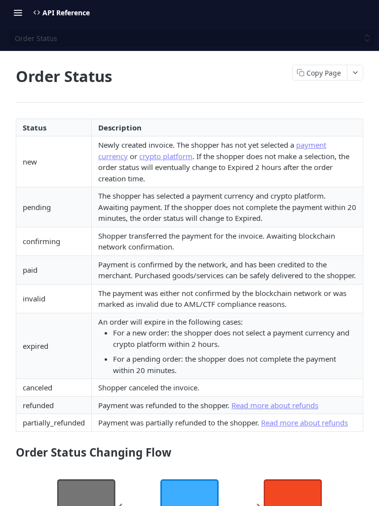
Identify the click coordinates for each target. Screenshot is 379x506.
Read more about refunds (274, 405)
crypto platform (165, 156)
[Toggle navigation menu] (18, 12)
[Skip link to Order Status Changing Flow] (9, 452)
